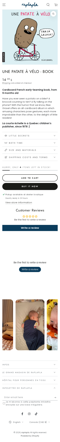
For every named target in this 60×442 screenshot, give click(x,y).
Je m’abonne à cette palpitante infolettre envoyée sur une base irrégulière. (28, 403)
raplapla (25, 432)
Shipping (6, 83)
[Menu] (4, 4)
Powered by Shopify (30, 435)
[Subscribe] (56, 397)
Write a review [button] (30, 228)
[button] (48, 4)
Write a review (30, 269)
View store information (18, 202)
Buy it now (30, 186)
